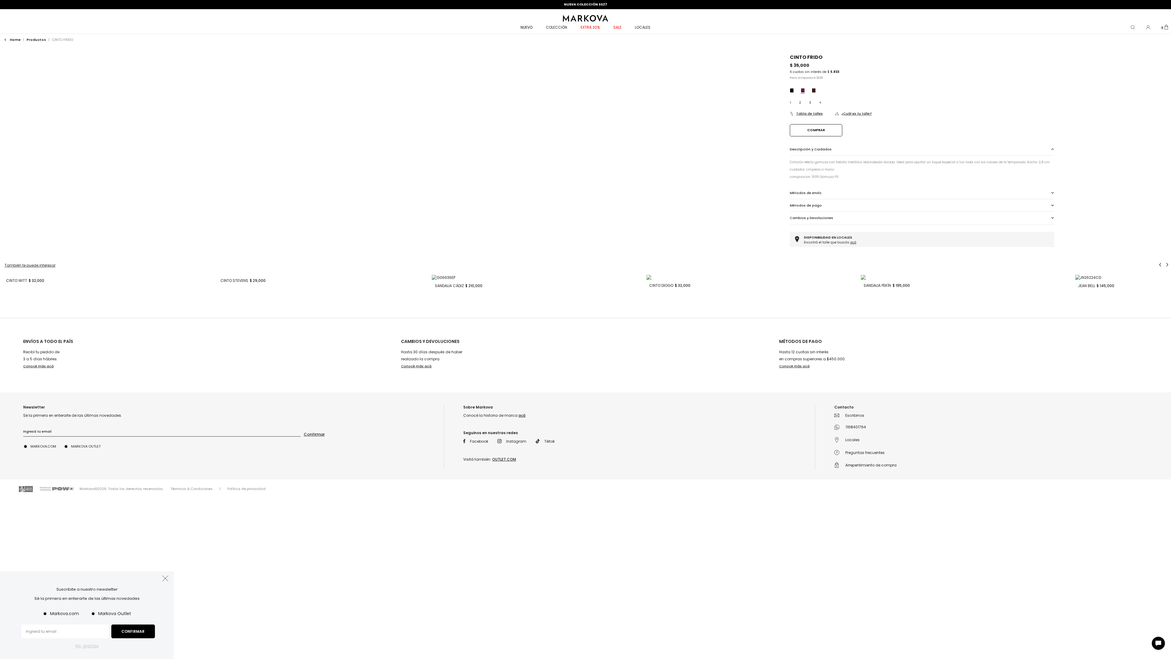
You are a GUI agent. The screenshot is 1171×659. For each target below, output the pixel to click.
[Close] (1159, 10)
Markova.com (64, 613)
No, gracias (86, 646)
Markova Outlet (114, 613)
